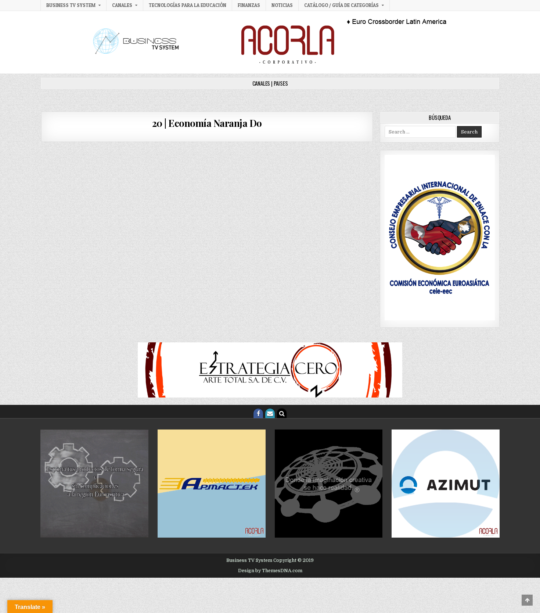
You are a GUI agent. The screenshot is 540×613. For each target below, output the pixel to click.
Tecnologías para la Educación (187, 5)
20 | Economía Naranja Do (207, 123)
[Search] (282, 413)
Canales (122, 5)
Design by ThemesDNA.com (270, 570)
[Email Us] (270, 413)
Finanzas (249, 5)
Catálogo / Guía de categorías (341, 5)
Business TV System (71, 5)
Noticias (282, 5)
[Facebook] (258, 413)
